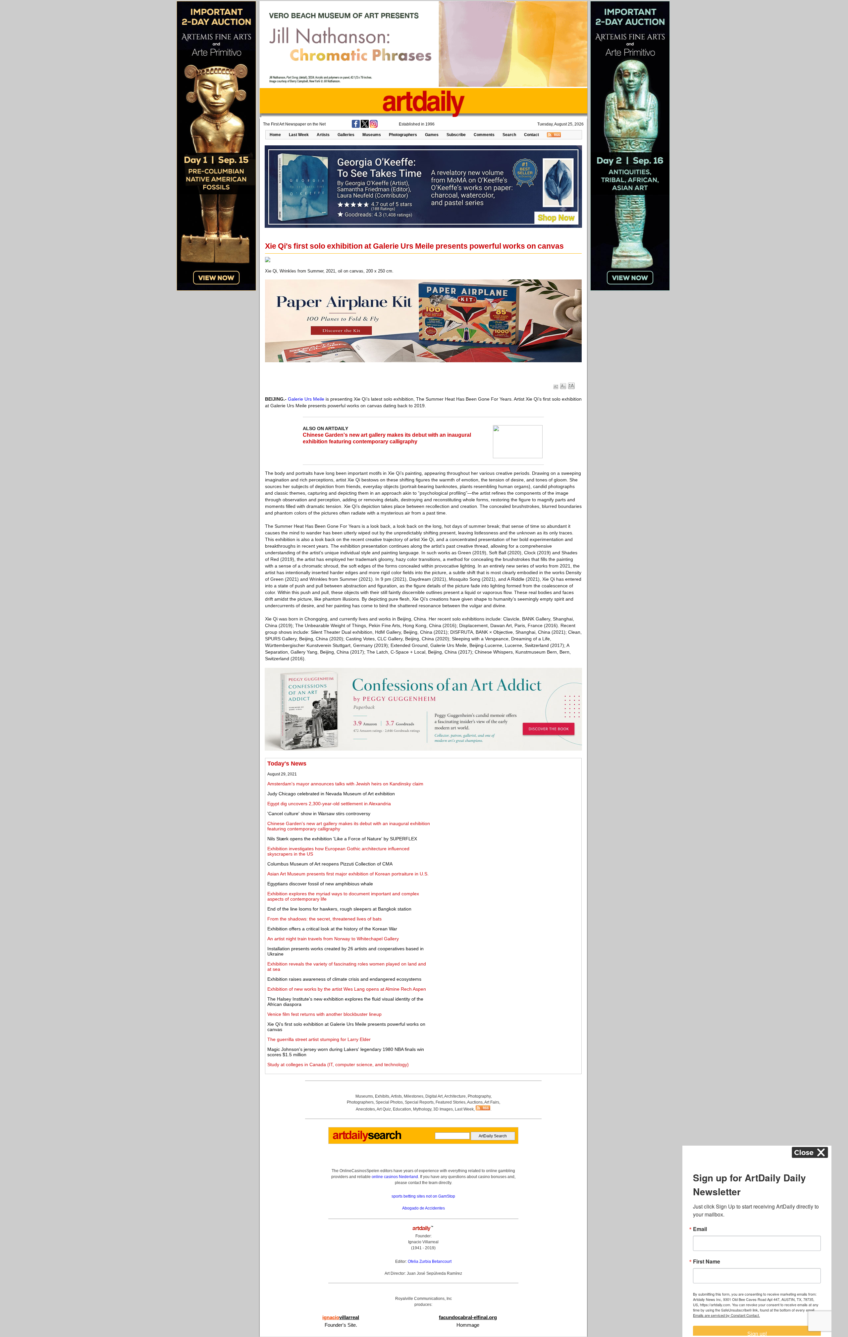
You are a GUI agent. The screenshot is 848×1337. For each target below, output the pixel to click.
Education (402, 1109)
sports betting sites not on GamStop (423, 1196)
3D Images (443, 1109)
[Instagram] (374, 126)
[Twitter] (365, 126)
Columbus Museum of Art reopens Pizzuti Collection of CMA (330, 864)
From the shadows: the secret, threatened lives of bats (324, 918)
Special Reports (419, 1102)
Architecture (455, 1096)
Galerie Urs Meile (306, 399)
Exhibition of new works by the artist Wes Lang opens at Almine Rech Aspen (346, 989)
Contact (531, 134)
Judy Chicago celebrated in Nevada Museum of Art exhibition (331, 793)
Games (432, 134)
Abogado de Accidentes (423, 1208)
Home (275, 134)
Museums (371, 134)
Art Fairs (491, 1102)
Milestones (413, 1096)
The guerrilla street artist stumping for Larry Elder (319, 1039)
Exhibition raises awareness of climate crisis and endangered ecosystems (344, 979)
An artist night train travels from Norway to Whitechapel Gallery (333, 938)
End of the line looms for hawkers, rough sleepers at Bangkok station (339, 909)
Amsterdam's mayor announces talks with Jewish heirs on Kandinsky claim (345, 783)
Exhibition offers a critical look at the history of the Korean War (332, 928)
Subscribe (456, 134)
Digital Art (434, 1096)
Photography (479, 1096)
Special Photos (389, 1102)
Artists (323, 134)
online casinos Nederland (395, 1176)
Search (509, 134)
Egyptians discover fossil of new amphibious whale (320, 883)
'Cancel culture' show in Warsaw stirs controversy (318, 813)
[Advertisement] (506, 806)
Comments (484, 134)
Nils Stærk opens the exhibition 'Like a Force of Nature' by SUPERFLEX (342, 838)
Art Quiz (384, 1109)
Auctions (475, 1102)
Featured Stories (450, 1102)
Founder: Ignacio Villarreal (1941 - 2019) (423, 1242)
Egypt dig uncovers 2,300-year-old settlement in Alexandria (329, 803)
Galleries (346, 134)
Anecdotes (365, 1109)
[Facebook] (356, 126)
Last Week (299, 134)
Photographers (403, 134)
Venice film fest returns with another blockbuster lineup (324, 1014)
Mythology (422, 1109)
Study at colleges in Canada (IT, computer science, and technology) (338, 1064)
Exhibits (382, 1096)
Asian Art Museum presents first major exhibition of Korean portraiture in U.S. (348, 873)
